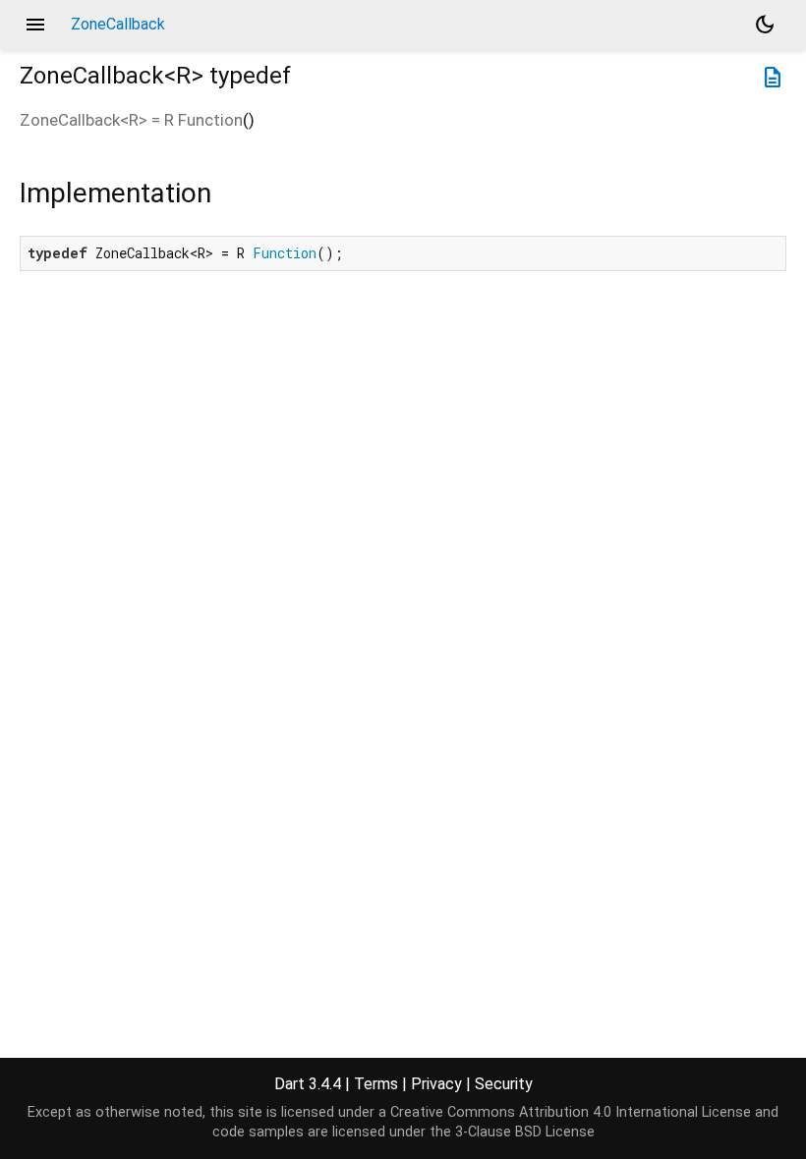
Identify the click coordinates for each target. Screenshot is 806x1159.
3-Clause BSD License (525, 1132)
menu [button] (35, 24)
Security (504, 1084)
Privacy (436, 1084)
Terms (376, 1084)
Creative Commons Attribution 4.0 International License (570, 1112)
